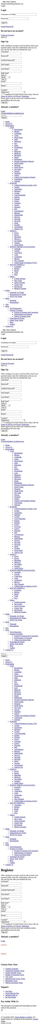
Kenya (16, 235)
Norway (17, 217)
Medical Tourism (20, 288)
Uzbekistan (18, 179)
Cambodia (17, 133)
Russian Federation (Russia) (24, 161)
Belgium (17, 191)
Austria (16, 187)
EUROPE (13, 183)
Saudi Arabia (18, 163)
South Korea (18, 167)
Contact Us (9, 326)
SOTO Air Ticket (16, 296)
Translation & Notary (17, 318)
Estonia (16, 197)
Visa (6, 304)
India (16, 139)
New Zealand (19, 261)
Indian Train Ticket (16, 320)
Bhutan (16, 131)
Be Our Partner (10, 997)
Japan (16, 145)
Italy (15, 209)
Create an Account (7, 35)
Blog (11, 322)
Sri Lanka (17, 169)
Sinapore (17, 165)
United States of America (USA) (25, 263)
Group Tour (18, 284)
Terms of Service (7, 96)
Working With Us (11, 995)
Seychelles (18, 241)
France (16, 201)
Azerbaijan (18, 189)
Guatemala (18, 257)
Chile (16, 273)
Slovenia (17, 221)
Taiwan (16, 171)
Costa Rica (18, 253)
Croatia (16, 193)
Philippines (18, 159)
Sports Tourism (19, 282)
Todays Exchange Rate (22, 316)
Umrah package (19, 279)
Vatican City (18, 229)
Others (12, 277)
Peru (15, 275)
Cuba (16, 255)
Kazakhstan (18, 147)
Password (4, 18)
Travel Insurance (15, 308)
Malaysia (17, 151)
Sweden (17, 225)
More (7, 306)
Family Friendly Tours (13, 973)
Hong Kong (18, 137)
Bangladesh (18, 129)
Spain (16, 223)
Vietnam (17, 181)
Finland (17, 199)
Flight (7, 290)
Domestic (13, 300)
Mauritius (17, 237)
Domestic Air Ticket (17, 292)
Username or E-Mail (8, 14)
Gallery (12, 324)
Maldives (17, 153)
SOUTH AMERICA (17, 265)
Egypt (16, 233)
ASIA (12, 127)
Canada (17, 251)
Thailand (17, 173)
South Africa (18, 245)
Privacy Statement (22, 96)
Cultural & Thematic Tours (14, 971)
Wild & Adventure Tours (14, 983)
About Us (8, 124)
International (14, 302)
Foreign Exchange (16, 310)
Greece (16, 205)
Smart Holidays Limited (23, 1017)
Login (3, 111)
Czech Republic (19, 195)
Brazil (16, 271)
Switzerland (18, 227)
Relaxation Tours (11, 981)
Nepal (16, 157)
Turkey (16, 175)
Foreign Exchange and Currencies (26, 312)
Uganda (17, 243)
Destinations (9, 126)
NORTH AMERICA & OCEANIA (22, 247)
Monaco (17, 213)
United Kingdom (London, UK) (25, 185)
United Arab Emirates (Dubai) (24, 177)
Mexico (17, 259)
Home (7, 122)
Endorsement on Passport (23, 314)
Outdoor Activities (11, 969)
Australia (17, 249)
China (16, 135)
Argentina (17, 267)
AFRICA (13, 231)
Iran (15, 143)
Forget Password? (7, 26)
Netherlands (18, 215)
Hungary (17, 207)
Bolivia (16, 269)
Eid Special (18, 286)
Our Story (8, 991)
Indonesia (17, 141)
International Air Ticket (18, 294)
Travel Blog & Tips (12, 993)
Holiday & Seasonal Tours (14, 975)
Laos (16, 149)
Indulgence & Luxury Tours (15, 979)
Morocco (17, 239)
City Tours (9, 977)
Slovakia (17, 219)
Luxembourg (18, 211)
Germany (17, 203)
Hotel (7, 298)
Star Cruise (18, 281)
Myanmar (17, 155)
